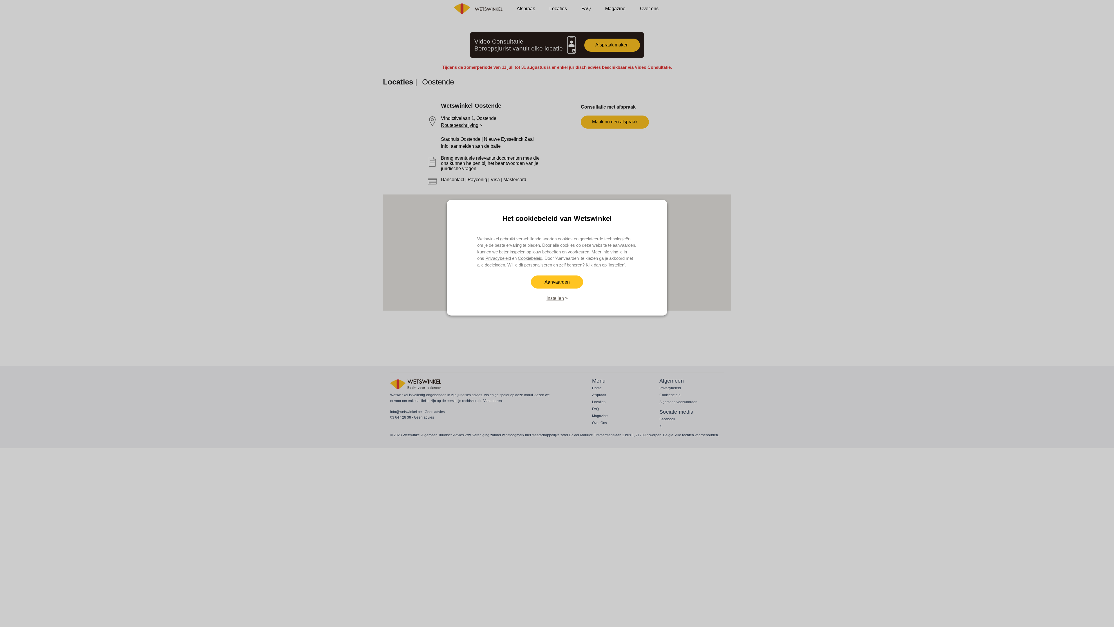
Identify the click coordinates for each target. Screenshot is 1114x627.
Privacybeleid (498, 258)
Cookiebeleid (530, 258)
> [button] (566, 298)
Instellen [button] (555, 298)
